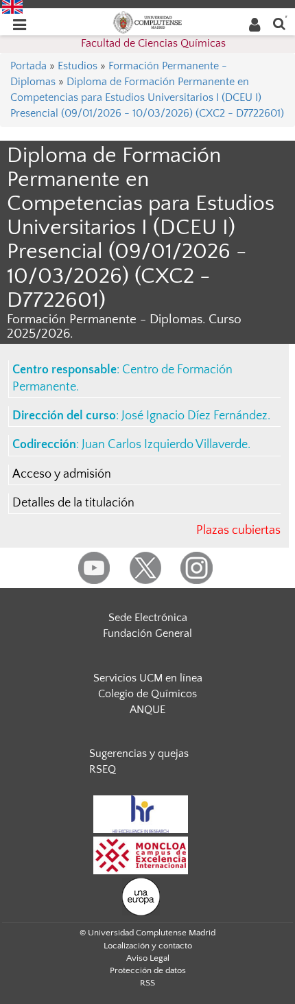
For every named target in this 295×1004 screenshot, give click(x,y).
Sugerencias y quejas (139, 753)
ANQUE (147, 709)
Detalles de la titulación (73, 503)
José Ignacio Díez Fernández (194, 416)
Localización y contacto (148, 945)
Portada (28, 66)
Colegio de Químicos (147, 694)
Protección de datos (148, 970)
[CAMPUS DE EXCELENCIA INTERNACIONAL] (140, 854)
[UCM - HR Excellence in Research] (140, 813)
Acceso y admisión (61, 474)
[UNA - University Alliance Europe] (141, 895)
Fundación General (147, 633)
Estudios (77, 66)
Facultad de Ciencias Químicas (153, 43)
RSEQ (102, 769)
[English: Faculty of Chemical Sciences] (12, 6)
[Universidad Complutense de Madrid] (147, 21)
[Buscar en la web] (279, 23)
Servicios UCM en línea (147, 678)
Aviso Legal (147, 958)
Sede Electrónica (147, 617)
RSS (147, 983)
